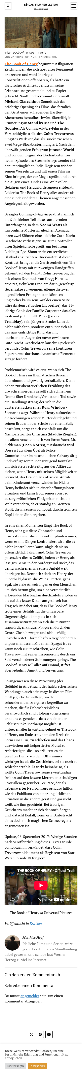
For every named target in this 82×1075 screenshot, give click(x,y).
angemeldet (29, 995)
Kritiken (36, 923)
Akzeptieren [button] (38, 1066)
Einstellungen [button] (15, 1066)
